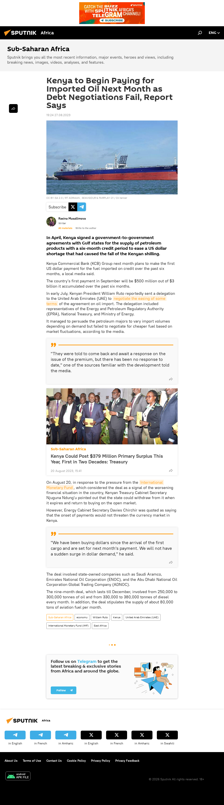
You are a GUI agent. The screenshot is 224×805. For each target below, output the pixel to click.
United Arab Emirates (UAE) (142, 617)
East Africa (100, 625)
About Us (11, 761)
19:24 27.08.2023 (58, 115)
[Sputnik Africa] (21, 36)
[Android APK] (18, 776)
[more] (170, 379)
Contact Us (54, 761)
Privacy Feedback (127, 761)
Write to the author (85, 228)
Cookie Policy (76, 761)
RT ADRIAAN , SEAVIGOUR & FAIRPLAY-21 (89, 197)
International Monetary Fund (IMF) (68, 625)
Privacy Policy (100, 761)
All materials (65, 228)
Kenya (116, 617)
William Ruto (100, 617)
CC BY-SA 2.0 (54, 197)
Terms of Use (32, 761)
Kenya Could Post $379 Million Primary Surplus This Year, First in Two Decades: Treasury (107, 458)
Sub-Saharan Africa (68, 449)
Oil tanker (121, 197)
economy (82, 617)
